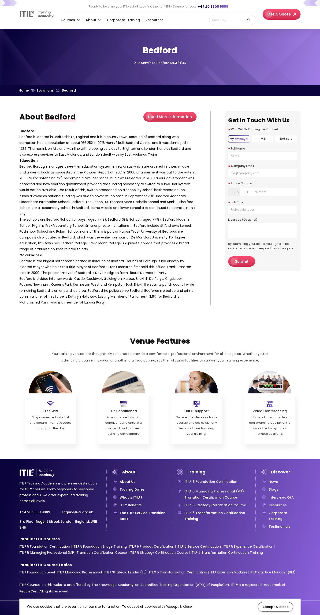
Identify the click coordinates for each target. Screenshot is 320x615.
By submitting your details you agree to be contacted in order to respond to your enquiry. (195, 338)
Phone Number (153, 296)
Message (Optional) (154, 315)
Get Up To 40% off (160, 353)
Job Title (210, 296)
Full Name (149, 278)
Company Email (215, 278)
